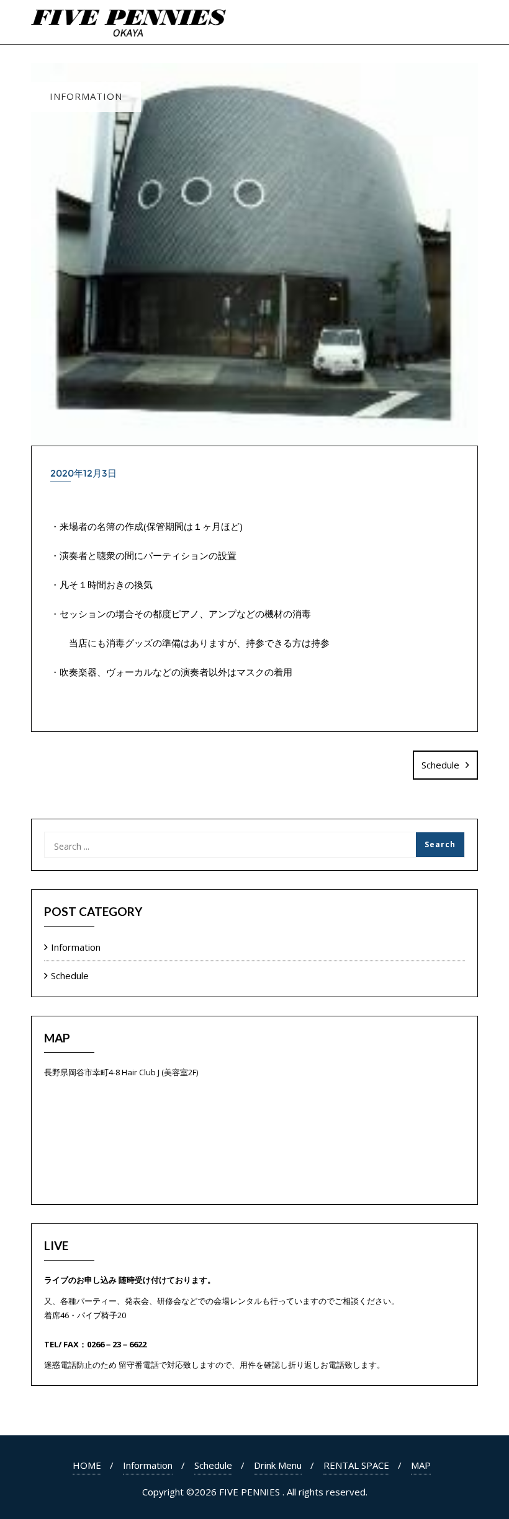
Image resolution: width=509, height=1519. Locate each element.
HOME (87, 1465)
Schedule (440, 765)
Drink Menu (278, 1465)
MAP (421, 1465)
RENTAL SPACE (356, 1465)
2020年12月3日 (83, 473)
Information (76, 947)
